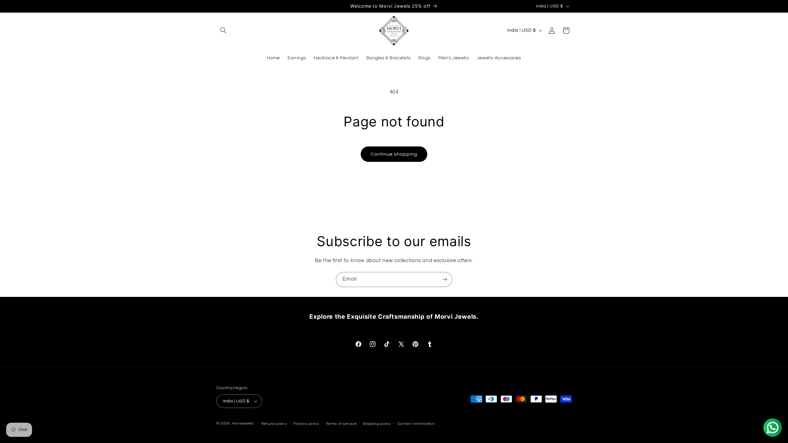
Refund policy (274, 423)
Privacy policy (306, 423)
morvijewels (243, 423)
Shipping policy (377, 423)
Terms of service (341, 423)
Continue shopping (394, 154)
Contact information (416, 423)
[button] (223, 30)
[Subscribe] (445, 279)
